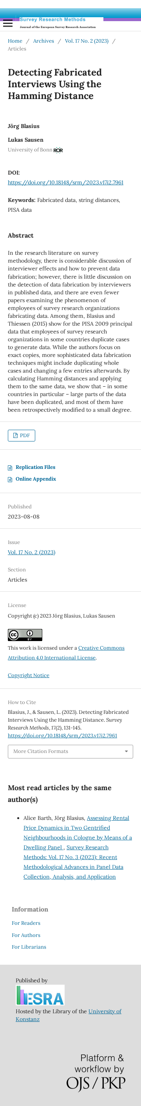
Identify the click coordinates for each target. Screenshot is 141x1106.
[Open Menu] (8, 23)
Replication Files (35, 467)
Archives (43, 41)
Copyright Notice (28, 675)
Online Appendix (36, 479)
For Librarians (29, 947)
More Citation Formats (40, 751)
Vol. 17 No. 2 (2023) (86, 41)
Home (15, 41)
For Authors (26, 935)
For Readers (26, 923)
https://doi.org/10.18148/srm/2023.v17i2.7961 (65, 182)
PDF (24, 435)
